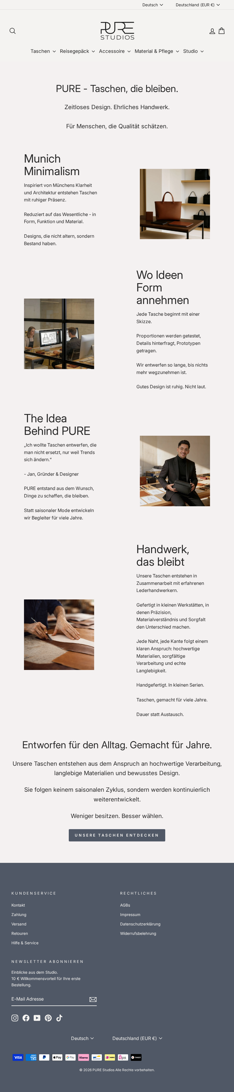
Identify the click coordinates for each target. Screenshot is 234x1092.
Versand (18, 924)
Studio (191, 51)
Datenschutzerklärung (140, 924)
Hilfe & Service (25, 943)
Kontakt (18, 905)
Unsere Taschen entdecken (117, 835)
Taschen (41, 51)
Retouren (19, 933)
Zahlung (18, 914)
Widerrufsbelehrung (138, 933)
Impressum (130, 914)
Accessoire (112, 51)
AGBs (125, 905)
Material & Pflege (155, 51)
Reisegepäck (75, 51)
